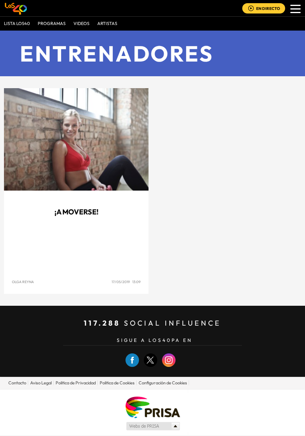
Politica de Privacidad (76, 383)
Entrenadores (116, 53)
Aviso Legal (41, 383)
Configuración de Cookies (163, 383)
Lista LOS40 (17, 23)
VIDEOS (81, 23)
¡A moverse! (76, 211)
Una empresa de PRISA (152, 406)
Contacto (17, 383)
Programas (52, 23)
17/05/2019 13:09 (126, 282)
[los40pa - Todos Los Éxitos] (16, 8)
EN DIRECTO (268, 8)
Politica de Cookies (117, 383)
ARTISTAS (107, 23)
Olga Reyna (23, 282)
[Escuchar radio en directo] (251, 9)
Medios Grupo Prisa (152, 426)
